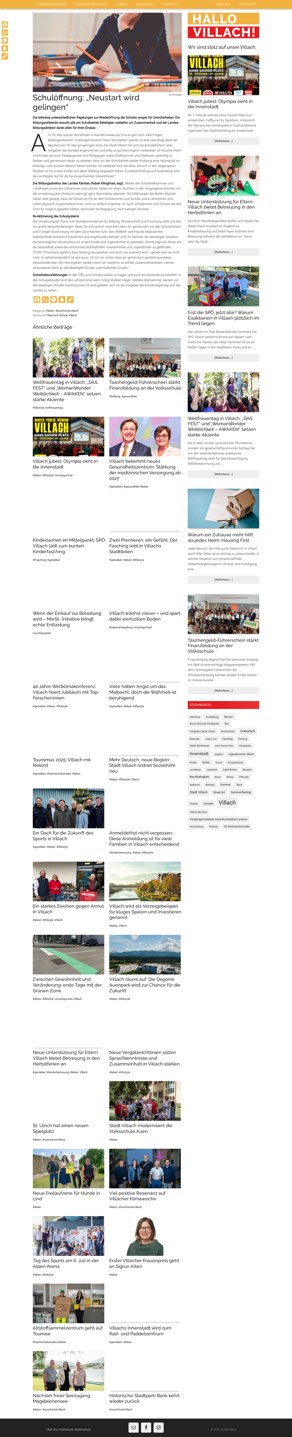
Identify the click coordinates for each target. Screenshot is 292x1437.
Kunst (219, 762)
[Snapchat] (5, 48)
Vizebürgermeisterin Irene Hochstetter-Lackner (218, 819)
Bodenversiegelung (121, 627)
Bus (227, 723)
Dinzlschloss (228, 731)
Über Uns (52, 1429)
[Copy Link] (5, 56)
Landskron (195, 769)
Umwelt (208, 803)
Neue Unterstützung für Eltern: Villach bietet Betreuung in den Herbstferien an (66, 1058)
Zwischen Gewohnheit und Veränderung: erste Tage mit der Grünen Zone (67, 984)
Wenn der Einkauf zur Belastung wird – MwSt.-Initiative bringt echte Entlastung (67, 618)
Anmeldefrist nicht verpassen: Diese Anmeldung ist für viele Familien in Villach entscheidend (144, 838)
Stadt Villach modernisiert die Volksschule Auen (140, 1128)
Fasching (227, 738)
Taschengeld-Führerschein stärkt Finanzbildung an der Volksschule (145, 385)
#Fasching (39, 559)
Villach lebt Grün (198, 812)
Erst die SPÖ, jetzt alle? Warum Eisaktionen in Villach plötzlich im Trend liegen (223, 318)
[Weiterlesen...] (230, 142)
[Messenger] (5, 40)
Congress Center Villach (202, 731)
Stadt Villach (199, 792)
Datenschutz (83, 1429)
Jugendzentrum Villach (241, 754)
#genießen (115, 486)
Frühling (242, 739)
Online (230, 777)
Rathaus (210, 784)
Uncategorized (64, 475)
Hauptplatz (245, 745)
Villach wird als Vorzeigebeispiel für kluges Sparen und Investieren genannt (145, 911)
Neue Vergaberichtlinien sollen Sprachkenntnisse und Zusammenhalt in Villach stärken (144, 1058)
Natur (218, 777)
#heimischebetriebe (59, 773)
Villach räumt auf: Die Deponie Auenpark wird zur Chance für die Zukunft (144, 984)
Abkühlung (195, 717)
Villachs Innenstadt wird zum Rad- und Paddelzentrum (140, 1330)
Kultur (206, 762)
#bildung (114, 396)
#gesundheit (129, 396)
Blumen (228, 716)
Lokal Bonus (230, 769)
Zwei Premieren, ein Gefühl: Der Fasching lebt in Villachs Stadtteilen (143, 545)
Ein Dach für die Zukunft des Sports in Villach (63, 835)
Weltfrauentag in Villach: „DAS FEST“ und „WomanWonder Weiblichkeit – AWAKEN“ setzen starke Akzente (67, 390)
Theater (194, 803)
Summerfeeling (241, 792)
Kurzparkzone (235, 762)
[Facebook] (5, 25)
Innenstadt (199, 753)
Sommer (225, 784)
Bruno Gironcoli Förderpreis (204, 723)
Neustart (52, 315)
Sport (239, 784)
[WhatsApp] (5, 32)
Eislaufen (195, 739)
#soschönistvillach (66, 310)
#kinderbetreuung (120, 852)
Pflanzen (244, 777)
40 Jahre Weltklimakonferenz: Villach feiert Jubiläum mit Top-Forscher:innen (66, 692)
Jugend (218, 754)
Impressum (66, 1429)
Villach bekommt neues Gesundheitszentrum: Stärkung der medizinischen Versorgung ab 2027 (145, 469)
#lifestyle (38, 407)
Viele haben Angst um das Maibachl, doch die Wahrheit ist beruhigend (142, 692)
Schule (63, 315)
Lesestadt (212, 769)
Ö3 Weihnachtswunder (236, 826)
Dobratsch (247, 731)
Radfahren (195, 785)
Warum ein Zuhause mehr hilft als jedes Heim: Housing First (220, 537)
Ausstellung (212, 717)
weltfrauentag (54, 407)
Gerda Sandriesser (199, 745)
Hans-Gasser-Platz (224, 745)
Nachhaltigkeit (199, 777)
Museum (247, 769)
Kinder (193, 762)
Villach (73, 315)
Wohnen (213, 826)
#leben (50, 310)
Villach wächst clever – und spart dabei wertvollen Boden (144, 616)
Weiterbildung (196, 826)
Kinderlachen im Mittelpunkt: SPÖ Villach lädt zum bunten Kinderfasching (69, 545)
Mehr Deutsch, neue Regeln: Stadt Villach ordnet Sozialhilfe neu (142, 765)
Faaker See (211, 739)
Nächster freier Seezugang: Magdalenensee (62, 1398)
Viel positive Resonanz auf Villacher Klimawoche (137, 1195)
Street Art (219, 792)
